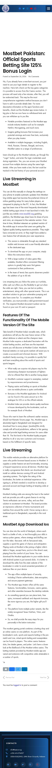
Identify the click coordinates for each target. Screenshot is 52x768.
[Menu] (49, 8)
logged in (17, 685)
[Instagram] (35, 8)
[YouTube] (31, 8)
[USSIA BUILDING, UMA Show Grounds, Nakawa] (8, 756)
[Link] (5, 8)
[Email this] (6, 669)
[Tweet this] (18, 669)
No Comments (34, 76)
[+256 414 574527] (8, 753)
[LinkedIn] (27, 8)
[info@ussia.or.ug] (8, 749)
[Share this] (12, 669)
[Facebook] (20, 8)
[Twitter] (24, 8)
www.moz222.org (26, 213)
